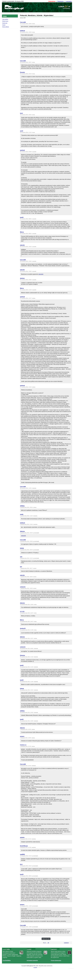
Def (21, 566)
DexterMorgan (24, 845)
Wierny (22, 232)
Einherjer (22, 655)
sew (21, 556)
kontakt (35, 967)
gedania (22, 837)
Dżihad (22, 688)
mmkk (21, 514)
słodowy (22, 278)
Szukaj (3, 24)
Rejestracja (60, 1)
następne (66, 942)
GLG (21, 864)
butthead (22, 30)
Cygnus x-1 (23, 744)
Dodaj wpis (4, 23)
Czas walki (23, 22)
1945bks (22, 505)
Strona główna (5, 26)
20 (48, 942)
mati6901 (22, 854)
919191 (22, 548)
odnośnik (41, 274)
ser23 (21, 131)
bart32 (21, 217)
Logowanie (69, 1)
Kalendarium (51, 1)
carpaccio (22, 586)
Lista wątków (5, 19)
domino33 (23, 628)
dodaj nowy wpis (46, 938)
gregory (22, 736)
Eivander (22, 72)
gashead (22, 150)
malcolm (22, 245)
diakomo (22, 531)
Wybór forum (5, 21)
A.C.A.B (22, 611)
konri (21, 113)
